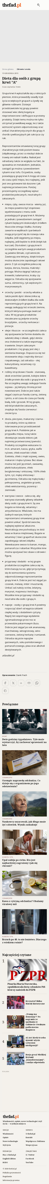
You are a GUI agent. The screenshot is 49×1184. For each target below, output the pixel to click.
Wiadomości (8, 1134)
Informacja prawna (11, 1180)
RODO (5, 1162)
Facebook (30, 1159)
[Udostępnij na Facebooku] (5, 683)
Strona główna (7, 69)
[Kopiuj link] (5, 691)
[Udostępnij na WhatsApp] (37, 683)
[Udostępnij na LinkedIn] (21, 683)
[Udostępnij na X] (13, 683)
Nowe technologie (10, 1141)
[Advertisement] (24, 35)
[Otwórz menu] (44, 5)
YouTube (29, 1162)
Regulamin (7, 1176)
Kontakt (29, 1137)
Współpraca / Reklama (35, 1141)
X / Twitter (30, 1155)
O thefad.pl (30, 1134)
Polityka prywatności (12, 1173)
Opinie (5, 1137)
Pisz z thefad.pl (9, 1155)
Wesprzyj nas (31, 1145)
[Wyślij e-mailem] (29, 683)
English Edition (9, 1159)
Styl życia (7, 1145)
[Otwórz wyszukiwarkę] (37, 5)
